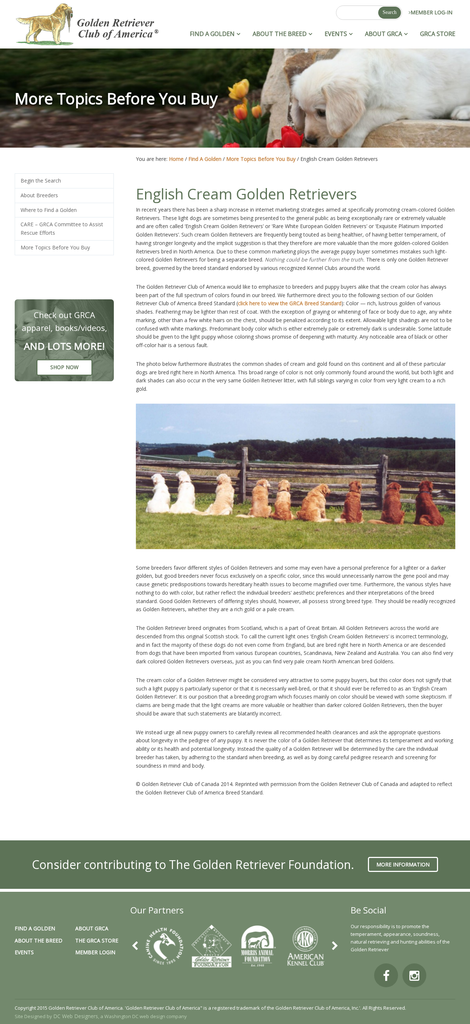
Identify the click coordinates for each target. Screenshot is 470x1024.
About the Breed (38, 940)
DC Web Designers (75, 1016)
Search (390, 12)
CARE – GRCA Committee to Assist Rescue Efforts (62, 228)
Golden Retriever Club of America (87, 25)
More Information (403, 864)
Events (24, 952)
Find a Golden (35, 928)
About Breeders (39, 195)
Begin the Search (41, 180)
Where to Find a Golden (49, 209)
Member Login (95, 952)
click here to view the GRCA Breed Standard (289, 303)
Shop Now (64, 367)
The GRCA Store (96, 940)
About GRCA (91, 928)
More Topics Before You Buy (55, 247)
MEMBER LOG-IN (431, 12)
